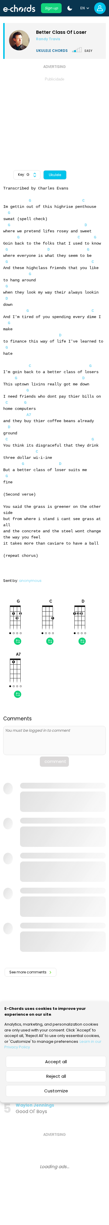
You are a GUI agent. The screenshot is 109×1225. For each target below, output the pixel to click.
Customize (56, 1091)
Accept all (56, 1062)
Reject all (56, 1076)
